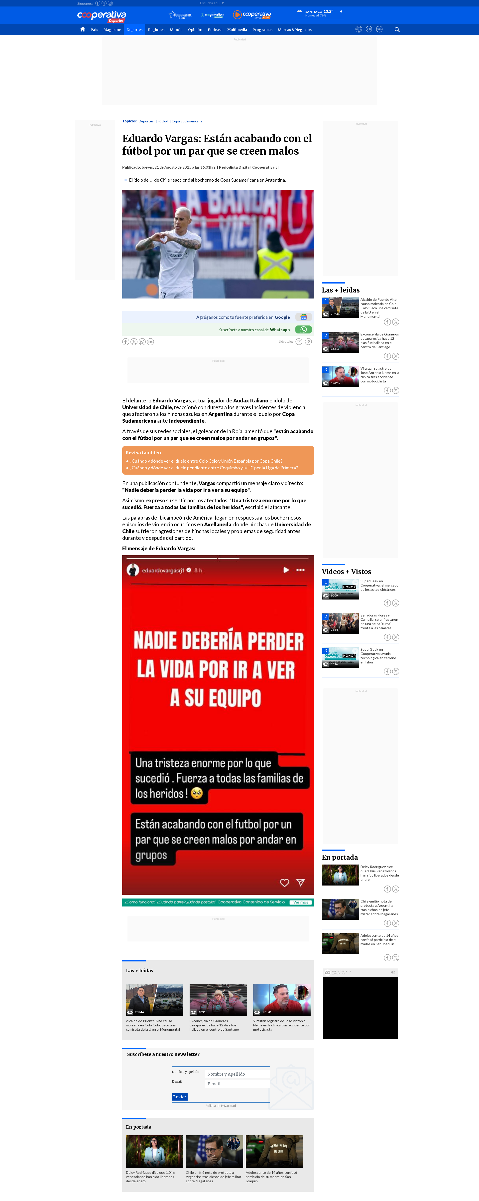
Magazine (112, 29)
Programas (262, 29)
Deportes (134, 29)
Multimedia (237, 29)
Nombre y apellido (185, 1072)
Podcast (215, 29)
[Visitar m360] (369, 33)
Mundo (176, 29)
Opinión (195, 29)
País (94, 29)
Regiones (156, 29)
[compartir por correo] (298, 341)
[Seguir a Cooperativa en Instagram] (110, 3)
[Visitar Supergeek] (379, 33)
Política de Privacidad (221, 1106)
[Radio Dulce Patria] (180, 15)
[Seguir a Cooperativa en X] (104, 3)
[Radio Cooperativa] (252, 15)
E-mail (177, 1081)
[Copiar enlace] (308, 341)
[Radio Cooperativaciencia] (212, 15)
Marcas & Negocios (295, 29)
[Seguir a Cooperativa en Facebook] (97, 3)
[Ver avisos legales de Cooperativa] (359, 33)
